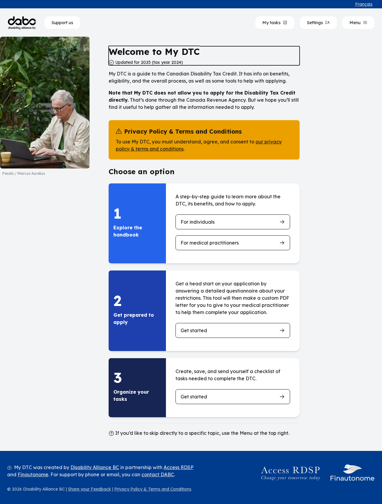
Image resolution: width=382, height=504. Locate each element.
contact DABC (157, 474)
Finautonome (33, 474)
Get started (194, 330)
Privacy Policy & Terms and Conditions (152, 489)
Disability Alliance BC (94, 467)
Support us (62, 22)
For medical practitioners (210, 243)
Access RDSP (178, 467)
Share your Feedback (89, 489)
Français (363, 4)
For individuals (198, 222)
